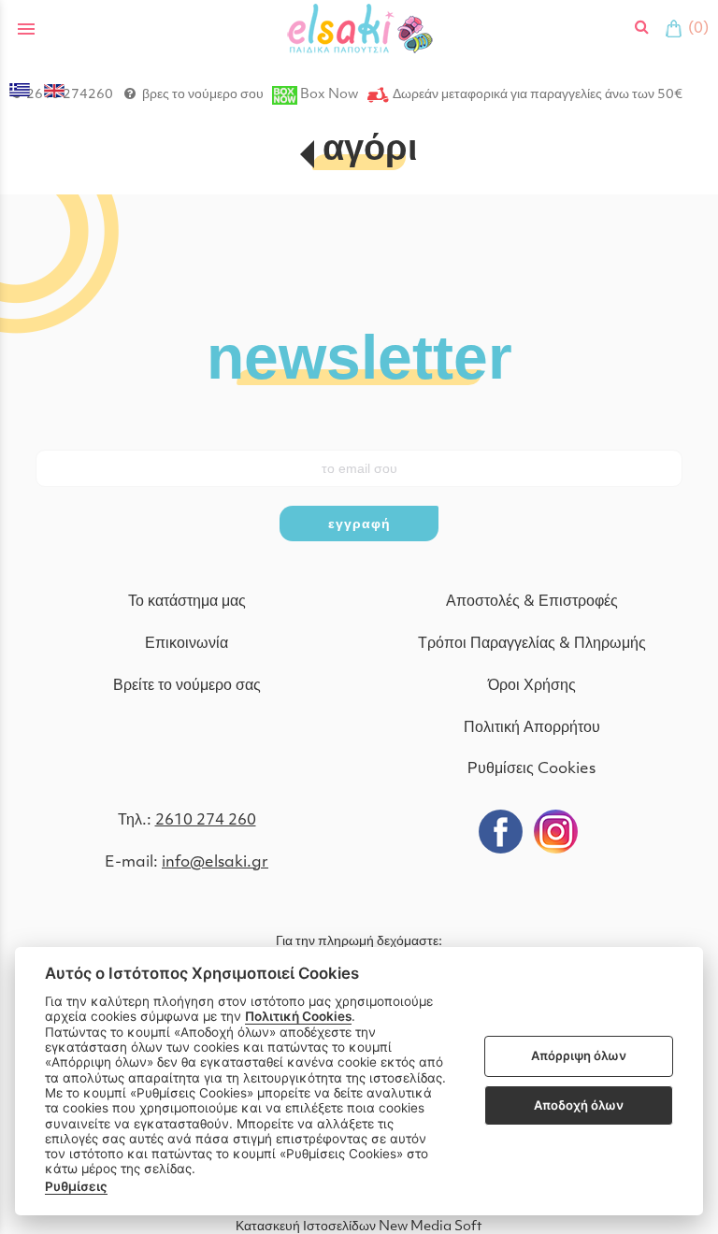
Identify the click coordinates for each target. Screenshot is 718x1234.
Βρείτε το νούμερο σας (187, 686)
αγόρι (370, 151)
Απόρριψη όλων (578, 1055)
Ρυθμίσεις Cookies (531, 769)
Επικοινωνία (186, 644)
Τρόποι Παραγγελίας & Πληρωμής (532, 644)
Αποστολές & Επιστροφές (532, 602)
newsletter (359, 355)
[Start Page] (359, 28)
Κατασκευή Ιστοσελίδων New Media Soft (359, 1227)
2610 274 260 (205, 820)
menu (26, 29)
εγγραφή (359, 523)
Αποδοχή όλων (579, 1105)
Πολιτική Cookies (298, 1016)
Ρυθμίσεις (76, 1186)
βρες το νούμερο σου (203, 95)
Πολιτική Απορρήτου (532, 728)
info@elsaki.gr (215, 862)
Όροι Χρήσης (532, 686)
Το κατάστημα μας (187, 602)
